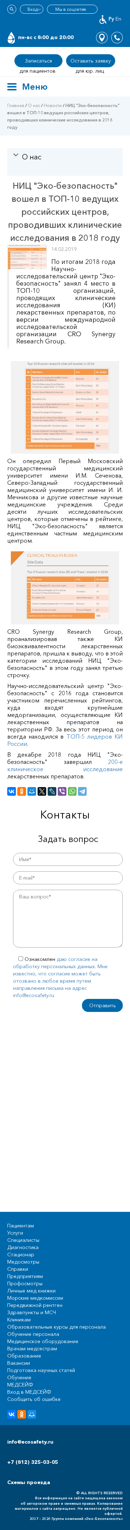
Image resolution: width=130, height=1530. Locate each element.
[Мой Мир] (31, 791)
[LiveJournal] (52, 791)
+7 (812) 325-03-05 (32, 1462)
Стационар (20, 1254)
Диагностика (23, 1247)
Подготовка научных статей (41, 1370)
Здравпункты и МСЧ (31, 1312)
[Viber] (62, 791)
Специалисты (23, 1240)
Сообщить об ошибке (34, 1399)
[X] (42, 791)
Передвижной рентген (34, 1305)
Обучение (19, 1377)
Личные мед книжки (31, 1290)
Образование (24, 1355)
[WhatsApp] (72, 791)
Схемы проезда (28, 1482)
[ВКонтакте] (11, 791)
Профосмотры (25, 1283)
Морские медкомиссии (35, 1298)
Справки (17, 1269)
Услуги (15, 1233)
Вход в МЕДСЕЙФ (29, 1392)
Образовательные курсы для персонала (56, 1327)
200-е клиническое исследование (65, 765)
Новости (53, 105)
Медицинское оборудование (42, 1341)
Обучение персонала (33, 1334)
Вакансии (18, 1363)
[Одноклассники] (21, 791)
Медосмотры (23, 1261)
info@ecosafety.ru (30, 1442)
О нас (34, 105)
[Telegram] (82, 791)
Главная (15, 105)
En (118, 19)
